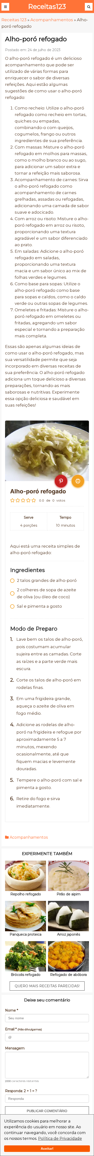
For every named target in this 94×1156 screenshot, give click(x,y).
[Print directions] (78, 481)
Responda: (21, 1091)
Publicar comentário (47, 1111)
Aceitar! (47, 1148)
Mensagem (15, 1048)
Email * (23, 1029)
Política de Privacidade (60, 1138)
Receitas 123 (14, 19)
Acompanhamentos (51, 19)
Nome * (11, 1010)
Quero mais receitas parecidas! (47, 986)
